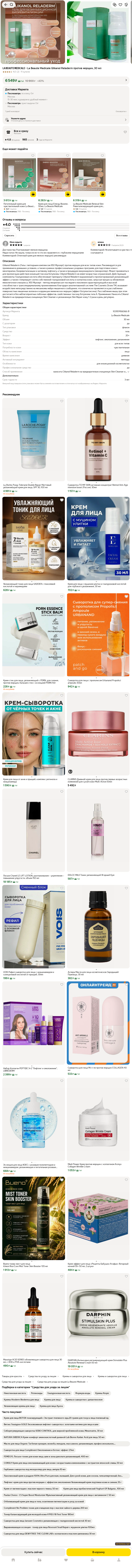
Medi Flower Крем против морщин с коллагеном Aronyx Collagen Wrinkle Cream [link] (95, 1165)
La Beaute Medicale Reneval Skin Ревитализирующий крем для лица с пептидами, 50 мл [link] (88, 205)
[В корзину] (33, 194)
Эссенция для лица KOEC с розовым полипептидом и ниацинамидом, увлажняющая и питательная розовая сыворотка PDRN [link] (29, 1166)
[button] (66, 80)
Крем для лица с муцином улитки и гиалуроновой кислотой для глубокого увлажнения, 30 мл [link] (97, 585)
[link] (15, 1393)
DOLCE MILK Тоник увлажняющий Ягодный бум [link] (91, 875)
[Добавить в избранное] (120, 5)
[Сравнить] (115, 5)
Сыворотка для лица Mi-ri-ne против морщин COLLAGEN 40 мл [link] (97, 1069)
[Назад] (6, 5)
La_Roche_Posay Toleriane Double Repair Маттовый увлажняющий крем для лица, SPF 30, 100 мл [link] (27, 486)
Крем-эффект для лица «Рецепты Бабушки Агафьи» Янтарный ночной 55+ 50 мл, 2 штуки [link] (98, 1265)
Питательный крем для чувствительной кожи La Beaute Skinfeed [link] (19, 205)
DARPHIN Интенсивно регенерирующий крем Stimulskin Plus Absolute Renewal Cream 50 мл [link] (97, 1361)
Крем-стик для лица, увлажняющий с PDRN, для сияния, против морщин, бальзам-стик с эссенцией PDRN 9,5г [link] (31, 681)
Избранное (66, 1560)
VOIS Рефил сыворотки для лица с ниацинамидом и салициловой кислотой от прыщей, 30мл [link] (28, 973)
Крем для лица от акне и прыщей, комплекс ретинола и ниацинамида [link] (30, 780)
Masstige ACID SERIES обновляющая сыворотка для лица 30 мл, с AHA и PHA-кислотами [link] (32, 1360)
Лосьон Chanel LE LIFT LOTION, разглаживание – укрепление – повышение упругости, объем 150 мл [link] (33, 876)
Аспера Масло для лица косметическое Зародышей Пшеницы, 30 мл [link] (93, 973)
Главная (13, 1560)
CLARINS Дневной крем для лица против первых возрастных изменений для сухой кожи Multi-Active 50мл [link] (97, 780)
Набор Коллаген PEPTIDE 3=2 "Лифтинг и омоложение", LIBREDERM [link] (30, 1069)
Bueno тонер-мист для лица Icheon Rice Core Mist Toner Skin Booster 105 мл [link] (25, 1265)
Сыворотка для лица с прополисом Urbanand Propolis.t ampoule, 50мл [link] (94, 681)
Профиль (119, 1560)
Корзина (92, 1560)
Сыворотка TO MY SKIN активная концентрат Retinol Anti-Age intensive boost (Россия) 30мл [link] (98, 486)
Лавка (39, 1560)
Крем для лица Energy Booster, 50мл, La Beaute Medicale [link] (53, 205)
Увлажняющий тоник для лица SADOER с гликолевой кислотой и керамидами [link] (29, 585)
